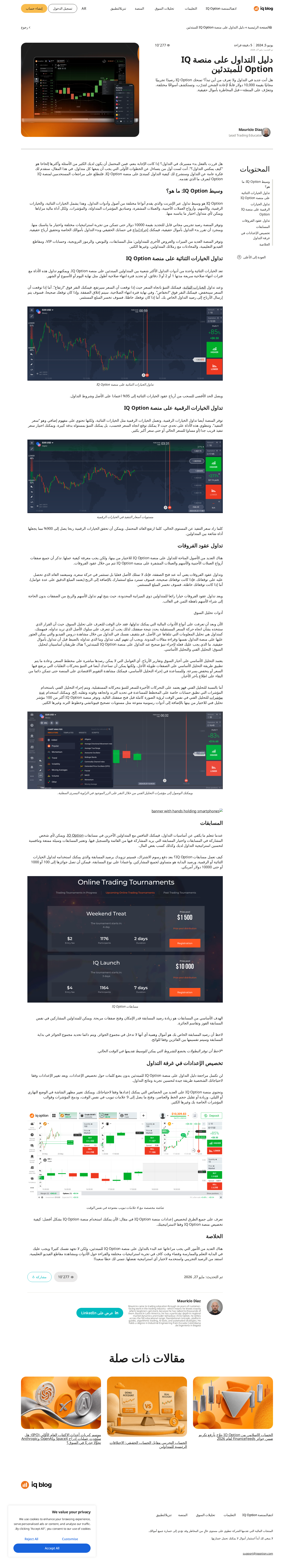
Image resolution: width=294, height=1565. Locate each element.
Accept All (52, 1548)
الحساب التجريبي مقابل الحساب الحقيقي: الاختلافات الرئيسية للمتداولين (148, 1444)
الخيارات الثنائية (194, 287)
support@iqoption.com (258, 1553)
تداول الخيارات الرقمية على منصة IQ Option (255, 209)
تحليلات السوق (164, 8)
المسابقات (263, 226)
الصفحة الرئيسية (258, 27)
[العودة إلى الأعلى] (239, 257)
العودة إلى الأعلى (254, 257)
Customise (70, 1539)
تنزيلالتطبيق (118, 8)
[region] (52, 1531)
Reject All (31, 1539)
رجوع (25, 27)
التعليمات (191, 8)
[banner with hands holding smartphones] (187, 811)
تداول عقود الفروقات (256, 220)
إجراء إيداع (140, 229)
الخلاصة (264, 244)
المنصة (139, 8)
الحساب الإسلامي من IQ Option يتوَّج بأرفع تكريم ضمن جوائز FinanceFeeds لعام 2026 (236, 1436)
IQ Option (75, 835)
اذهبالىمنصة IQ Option (221, 8)
